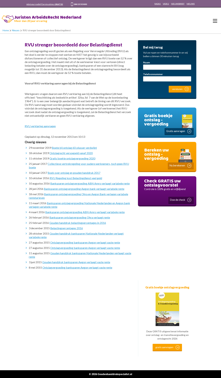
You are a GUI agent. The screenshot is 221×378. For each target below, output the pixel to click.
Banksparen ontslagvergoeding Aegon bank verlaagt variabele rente (84, 188)
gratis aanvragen (164, 347)
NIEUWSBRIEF (178, 3)
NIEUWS (191, 3)
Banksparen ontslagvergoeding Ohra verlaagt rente (79, 217)
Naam (146, 62)
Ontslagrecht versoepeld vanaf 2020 (71, 153)
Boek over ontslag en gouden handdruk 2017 (74, 172)
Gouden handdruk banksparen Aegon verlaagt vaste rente (76, 262)
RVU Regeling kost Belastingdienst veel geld (76, 178)
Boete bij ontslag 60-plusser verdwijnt (74, 147)
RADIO (158, 3)
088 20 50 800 (80, 4)
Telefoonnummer (153, 74)
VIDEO (166, 3)
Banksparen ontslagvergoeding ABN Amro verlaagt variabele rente (90, 183)
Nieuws (16, 30)
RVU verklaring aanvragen (40, 126)
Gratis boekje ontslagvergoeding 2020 (72, 158)
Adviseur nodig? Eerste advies (44, 4)
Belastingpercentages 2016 (66, 228)
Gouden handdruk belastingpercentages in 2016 (77, 222)
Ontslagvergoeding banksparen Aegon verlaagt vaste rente (85, 242)
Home (6, 30)
